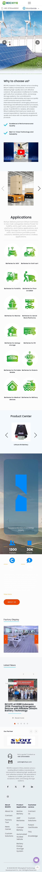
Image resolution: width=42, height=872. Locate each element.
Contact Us (32, 812)
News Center (8, 828)
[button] (39, 188)
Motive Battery (20, 812)
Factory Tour (8, 821)
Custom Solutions (9, 834)
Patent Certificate (32, 826)
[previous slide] (6, 639)
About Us (9, 811)
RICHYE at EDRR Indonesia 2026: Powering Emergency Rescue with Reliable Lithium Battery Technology (21, 707)
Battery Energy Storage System (20, 847)
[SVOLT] (21, 740)
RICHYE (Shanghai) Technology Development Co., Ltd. (20, 869)
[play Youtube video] (21, 152)
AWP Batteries (21, 819)
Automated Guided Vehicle (21, 836)
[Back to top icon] (37, 867)
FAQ (29, 832)
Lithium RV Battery (21, 445)
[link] (21, 431)
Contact (8, 815)
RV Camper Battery (20, 827)
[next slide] (36, 639)
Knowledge (32, 836)
